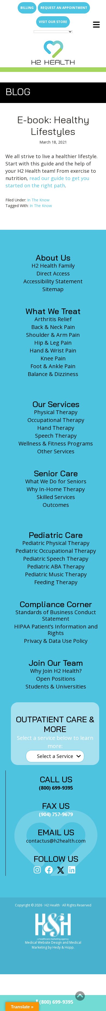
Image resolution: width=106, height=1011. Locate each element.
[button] (80, 996)
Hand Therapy (55, 427)
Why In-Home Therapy (56, 489)
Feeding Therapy (55, 582)
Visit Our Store (53, 21)
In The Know (38, 199)
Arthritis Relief (53, 319)
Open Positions (55, 678)
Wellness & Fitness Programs (55, 443)
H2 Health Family (53, 265)
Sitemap (53, 289)
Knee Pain (53, 358)
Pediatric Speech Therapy (55, 558)
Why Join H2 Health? (56, 670)
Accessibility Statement (53, 281)
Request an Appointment (63, 7)
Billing (27, 7)
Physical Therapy (55, 412)
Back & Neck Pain (53, 327)
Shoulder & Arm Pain (53, 334)
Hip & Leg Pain (53, 342)
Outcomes (56, 504)
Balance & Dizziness (53, 374)
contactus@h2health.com (56, 840)
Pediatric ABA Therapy (56, 566)
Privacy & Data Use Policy (56, 640)
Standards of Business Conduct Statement (55, 615)
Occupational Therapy (55, 420)
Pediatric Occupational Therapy (55, 550)
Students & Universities (56, 686)
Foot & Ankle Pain (53, 366)
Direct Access (53, 273)
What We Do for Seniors (55, 481)
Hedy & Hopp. (63, 947)
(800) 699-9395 (55, 1002)
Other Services (55, 451)
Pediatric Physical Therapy (55, 543)
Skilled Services (56, 497)
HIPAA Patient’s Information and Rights (56, 630)
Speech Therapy (56, 435)
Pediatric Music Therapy (56, 574)
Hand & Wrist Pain (53, 350)
